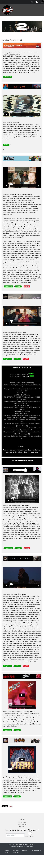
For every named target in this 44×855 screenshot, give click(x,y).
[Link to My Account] (37, 2)
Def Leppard (23, 778)
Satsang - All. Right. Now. (22, 405)
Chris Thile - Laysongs (22, 413)
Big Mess (5, 596)
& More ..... (22, 446)
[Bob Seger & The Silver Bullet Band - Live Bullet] (22, 676)
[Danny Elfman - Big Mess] (22, 559)
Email (23, 826)
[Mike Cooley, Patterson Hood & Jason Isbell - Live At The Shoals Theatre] (22, 46)
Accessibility (36, 850)
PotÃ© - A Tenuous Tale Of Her (19, 374)
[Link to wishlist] (31, 2)
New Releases (19, 452)
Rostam (32, 338)
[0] (42, 2)
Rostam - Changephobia (9, 332)
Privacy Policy (6, 851)
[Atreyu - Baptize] (22, 87)
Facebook (22, 822)
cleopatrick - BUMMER (9, 194)
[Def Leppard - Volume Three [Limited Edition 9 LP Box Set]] (22, 741)
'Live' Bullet (28, 716)
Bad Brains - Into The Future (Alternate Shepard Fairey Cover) (22, 415)
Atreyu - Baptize (7, 122)
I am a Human (29, 837)
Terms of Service (16, 851)
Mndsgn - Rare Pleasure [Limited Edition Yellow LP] (22, 417)
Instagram (22, 824)
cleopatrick (29, 196)
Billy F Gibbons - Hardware (22, 411)
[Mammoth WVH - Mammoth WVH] (22, 470)
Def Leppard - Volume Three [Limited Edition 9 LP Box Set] (18, 776)
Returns (25, 850)
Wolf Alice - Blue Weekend (22, 395)
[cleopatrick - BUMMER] (22, 159)
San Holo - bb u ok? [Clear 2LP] (18, 376)
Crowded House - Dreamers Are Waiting (22, 382)
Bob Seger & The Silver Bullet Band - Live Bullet (16, 711)
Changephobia (7, 334)
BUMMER (17, 260)
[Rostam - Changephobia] (22, 297)
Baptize (34, 130)
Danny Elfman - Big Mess (9, 594)
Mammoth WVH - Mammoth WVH (11, 505)
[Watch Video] (31, 374)
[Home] (7, 10)
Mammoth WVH (7, 507)
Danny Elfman (17, 596)
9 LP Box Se (20, 792)
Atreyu (5, 124)
